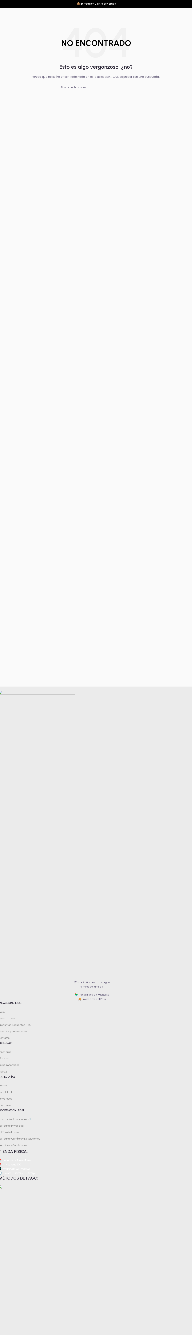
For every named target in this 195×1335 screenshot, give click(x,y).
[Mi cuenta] (187, 13)
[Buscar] (180, 13)
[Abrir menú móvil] (4, 13)
